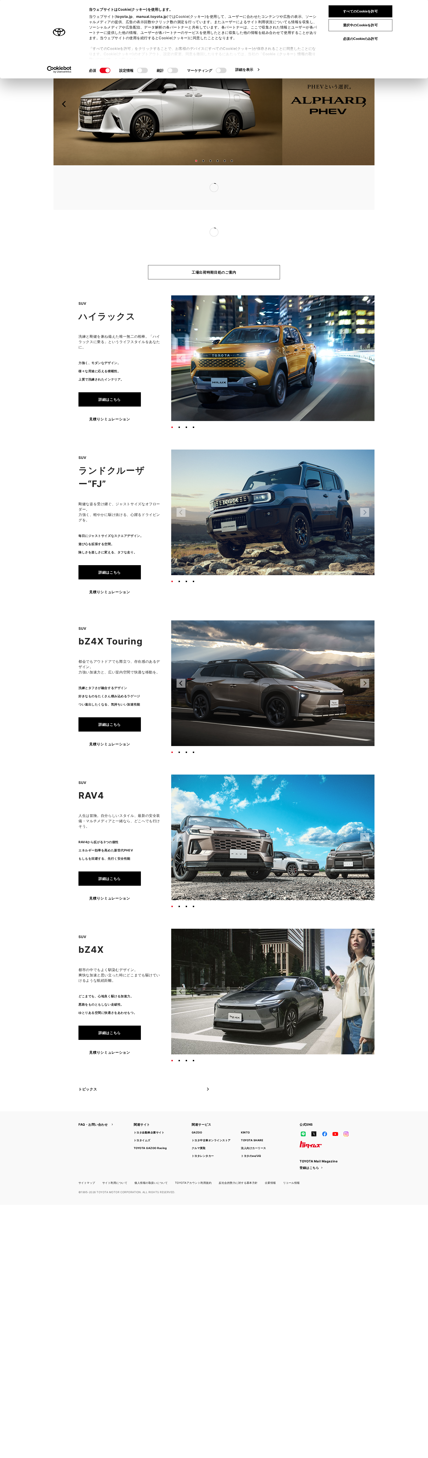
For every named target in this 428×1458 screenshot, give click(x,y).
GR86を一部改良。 (164, 214)
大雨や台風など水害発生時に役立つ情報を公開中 (189, 187)
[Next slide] (363, 104)
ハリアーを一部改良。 (166, 223)
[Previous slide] (64, 104)
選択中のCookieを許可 (360, 25)
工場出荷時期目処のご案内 (214, 254)
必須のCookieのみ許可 (360, 39)
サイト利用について (114, 1165)
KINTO (245, 1114)
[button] (196, 161)
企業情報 (270, 1165)
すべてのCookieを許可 (360, 11)
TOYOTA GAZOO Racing (150, 1130)
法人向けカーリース (253, 1130)
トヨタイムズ (142, 1122)
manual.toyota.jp (151, 16)
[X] (313, 1116)
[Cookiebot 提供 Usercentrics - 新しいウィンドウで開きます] (59, 69)
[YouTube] (335, 1116)
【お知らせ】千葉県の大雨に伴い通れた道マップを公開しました (202, 178)
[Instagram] (346, 1116)
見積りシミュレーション (109, 401)
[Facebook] (324, 1116)
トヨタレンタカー (203, 1138)
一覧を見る (314, 178)
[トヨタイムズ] (311, 1126)
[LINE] (303, 1116)
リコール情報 (291, 1165)
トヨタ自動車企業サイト (149, 1114)
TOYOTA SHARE (252, 1122)
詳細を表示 (244, 69)
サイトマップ (86, 1165)
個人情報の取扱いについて (151, 1165)
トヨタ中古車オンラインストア (211, 1122)
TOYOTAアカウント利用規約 (193, 1165)
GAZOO (197, 1114)
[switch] (142, 70)
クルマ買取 (199, 1130)
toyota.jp (124, 16)
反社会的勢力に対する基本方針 (238, 1165)
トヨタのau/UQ (251, 1138)
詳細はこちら (110, 381)
